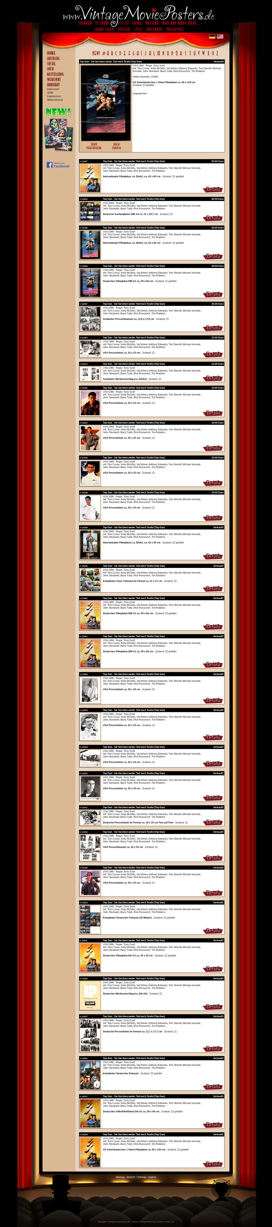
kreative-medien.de (165, 1222)
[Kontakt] (60, 86)
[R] (181, 55)
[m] (158, 55)
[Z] (217, 55)
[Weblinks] (60, 81)
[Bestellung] (60, 76)
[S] (185, 55)
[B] (112, 55)
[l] (154, 55)
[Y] (213, 55)
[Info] (60, 70)
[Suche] (60, 65)
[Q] (176, 55)
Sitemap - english (146, 1177)
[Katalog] (60, 60)
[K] (150, 55)
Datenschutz (54, 96)
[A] (108, 55)
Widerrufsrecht (55, 100)
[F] (129, 55)
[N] (163, 55)
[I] (141, 55)
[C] (116, 55)
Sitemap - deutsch (125, 1177)
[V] (199, 55)
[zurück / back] (117, 149)
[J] (145, 55)
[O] (168, 55)
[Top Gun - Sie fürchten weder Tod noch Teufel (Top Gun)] (106, 140)
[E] (124, 55)
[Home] (60, 54)
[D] (120, 55)
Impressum (53, 89)
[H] (138, 55)
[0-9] (103, 55)
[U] (194, 55)
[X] (208, 55)
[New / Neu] (96, 55)
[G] (133, 55)
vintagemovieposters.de (119, 1222)
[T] (190, 55)
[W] (203, 55)
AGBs (50, 92)
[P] (172, 55)
